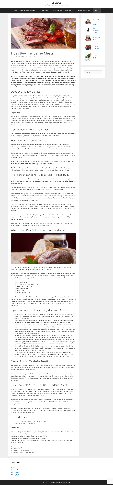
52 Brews (56, 3)
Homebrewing (44, 10)
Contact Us (14, 470)
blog (14, 447)
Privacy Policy (15, 475)
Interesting (19, 447)
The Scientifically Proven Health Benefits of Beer (31, 421)
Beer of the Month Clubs (27, 10)
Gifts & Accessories (84, 10)
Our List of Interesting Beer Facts (26, 423)
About (13, 467)
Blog (96, 10)
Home (15, 10)
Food (19, 448)
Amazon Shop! (57, 10)
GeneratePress (65, 482)
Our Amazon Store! (96, 30)
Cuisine (15, 448)
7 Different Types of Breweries (21, 450)
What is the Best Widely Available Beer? (24, 452)
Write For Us (15, 472)
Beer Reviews (69, 10)
